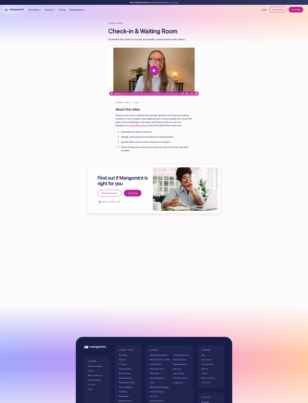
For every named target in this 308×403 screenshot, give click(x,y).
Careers (204, 373)
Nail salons (123, 392)
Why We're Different (95, 366)
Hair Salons (123, 355)
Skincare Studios (125, 369)
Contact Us (205, 382)
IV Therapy (123, 364)
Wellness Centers (125, 401)
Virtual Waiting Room (138, 125)
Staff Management (180, 364)
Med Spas (122, 360)
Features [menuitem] (49, 9)
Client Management (157, 378)
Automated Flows (156, 401)
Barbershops (124, 396)
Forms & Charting (156, 392)
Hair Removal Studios (127, 382)
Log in (264, 9)
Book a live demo (109, 193)
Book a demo (278, 9)
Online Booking (155, 364)
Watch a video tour (111, 202)
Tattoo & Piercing (125, 387)
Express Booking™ (157, 369)
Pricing (62, 9)
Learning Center (207, 364)
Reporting (177, 369)
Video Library (206, 360)
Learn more (174, 2)
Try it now (296, 9)
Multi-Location (179, 373)
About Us (205, 369)
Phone (152, 382)
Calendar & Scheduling (158, 355)
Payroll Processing (180, 378)
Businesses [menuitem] (34, 9)
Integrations (178, 382)
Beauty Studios (125, 373)
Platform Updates (208, 378)
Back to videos (116, 23)
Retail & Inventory (180, 360)
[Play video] (154, 70)
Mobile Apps (154, 373)
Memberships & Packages (159, 387)
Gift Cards (154, 396)
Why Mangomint (76, 9)
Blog (203, 355)
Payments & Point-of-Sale (160, 360)
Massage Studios (125, 378)
